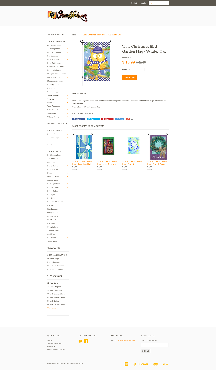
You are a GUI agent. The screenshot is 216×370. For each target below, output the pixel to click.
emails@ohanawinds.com (126, 340)
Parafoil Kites (52, 216)
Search (49, 340)
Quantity (126, 69)
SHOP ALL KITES (54, 151)
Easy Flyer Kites (53, 184)
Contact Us (51, 346)
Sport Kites (51, 238)
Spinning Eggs (53, 92)
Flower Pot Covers (54, 262)
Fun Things (51, 198)
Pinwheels (51, 88)
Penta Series (52, 220)
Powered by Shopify (76, 363)
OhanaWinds (64, 363)
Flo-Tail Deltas (53, 187)
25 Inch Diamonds (54, 290)
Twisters (50, 99)
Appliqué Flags (53, 138)
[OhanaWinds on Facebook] (86, 342)
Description (79, 93)
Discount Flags (53, 259)
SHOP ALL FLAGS (54, 131)
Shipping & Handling (54, 343)
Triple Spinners (53, 95)
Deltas (49, 173)
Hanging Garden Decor (56, 74)
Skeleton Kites (53, 230)
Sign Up (145, 351)
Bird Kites (51, 162)
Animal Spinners (53, 49)
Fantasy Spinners (54, 70)
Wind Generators (54, 106)
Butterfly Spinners (54, 63)
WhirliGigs (51, 103)
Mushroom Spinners (55, 81)
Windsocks (51, 113)
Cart (135, 3)
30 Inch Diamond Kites (56, 294)
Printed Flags (52, 134)
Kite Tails (50, 205)
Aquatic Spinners (54, 52)
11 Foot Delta (52, 283)
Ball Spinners (52, 56)
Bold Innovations (53, 155)
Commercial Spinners (55, 67)
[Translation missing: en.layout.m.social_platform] (80, 342)
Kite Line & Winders (55, 202)
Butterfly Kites (52, 169)
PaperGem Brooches (55, 266)
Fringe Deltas (52, 191)
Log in (143, 3)
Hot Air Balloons (53, 77)
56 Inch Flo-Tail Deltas (56, 305)
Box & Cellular (52, 166)
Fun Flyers (51, 195)
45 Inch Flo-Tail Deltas (56, 297)
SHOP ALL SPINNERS (56, 41)
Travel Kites (52, 241)
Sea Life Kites (52, 227)
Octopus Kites (52, 213)
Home (74, 35)
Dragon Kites (52, 180)
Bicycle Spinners (53, 59)
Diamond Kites (53, 177)
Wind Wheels (52, 110)
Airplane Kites (52, 159)
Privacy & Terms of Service (56, 349)
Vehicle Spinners (53, 117)
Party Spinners (53, 85)
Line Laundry (52, 209)
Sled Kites (51, 234)
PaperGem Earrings (55, 269)
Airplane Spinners (54, 45)
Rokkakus (51, 223)
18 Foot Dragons (54, 287)
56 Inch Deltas (53, 301)
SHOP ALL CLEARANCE (57, 255)
